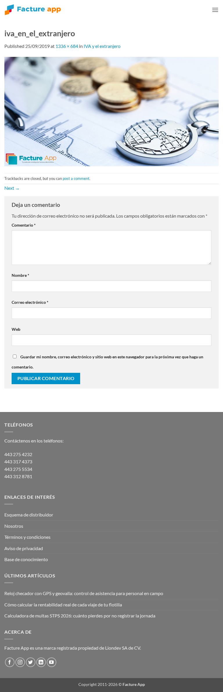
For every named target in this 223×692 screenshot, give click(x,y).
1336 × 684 (66, 46)
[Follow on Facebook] (10, 662)
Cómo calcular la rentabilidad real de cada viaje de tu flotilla (63, 604)
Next (12, 188)
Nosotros (13, 526)
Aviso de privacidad (23, 548)
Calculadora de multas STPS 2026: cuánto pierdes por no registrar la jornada (79, 615)
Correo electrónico (30, 302)
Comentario (24, 225)
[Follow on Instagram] (20, 662)
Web (16, 329)
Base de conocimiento (26, 559)
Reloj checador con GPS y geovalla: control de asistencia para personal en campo (83, 593)
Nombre (20, 275)
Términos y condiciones (27, 537)
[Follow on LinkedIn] (41, 662)
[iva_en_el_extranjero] (111, 111)
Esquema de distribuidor (28, 514)
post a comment (76, 178)
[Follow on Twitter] (30, 662)
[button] (215, 10)
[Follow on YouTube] (51, 662)
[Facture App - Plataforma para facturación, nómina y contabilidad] (32, 10)
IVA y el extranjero (102, 46)
